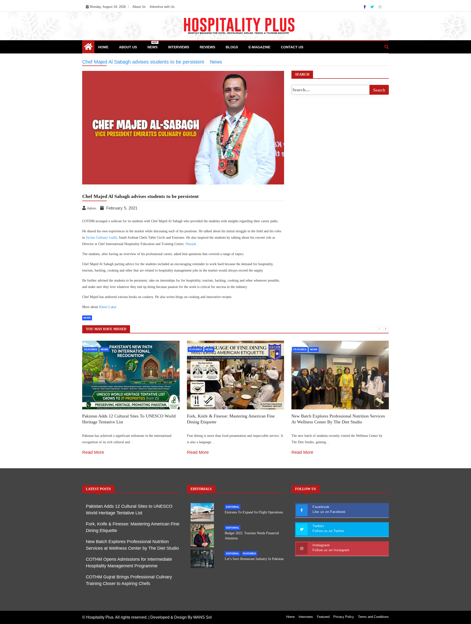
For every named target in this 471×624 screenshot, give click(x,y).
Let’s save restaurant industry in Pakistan (254, 559)
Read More (93, 452)
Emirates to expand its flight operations (254, 512)
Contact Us (292, 47)
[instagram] (380, 7)
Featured (90, 349)
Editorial (232, 507)
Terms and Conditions (373, 617)
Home (103, 47)
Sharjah (190, 244)
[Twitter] (372, 7)
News (152, 45)
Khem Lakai (107, 307)
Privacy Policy (343, 617)
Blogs (232, 47)
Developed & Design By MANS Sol (181, 617)
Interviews (178, 47)
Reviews (207, 47)
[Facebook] (365, 7)
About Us (139, 7)
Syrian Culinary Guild (101, 237)
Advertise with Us (162, 7)
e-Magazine (259, 47)
